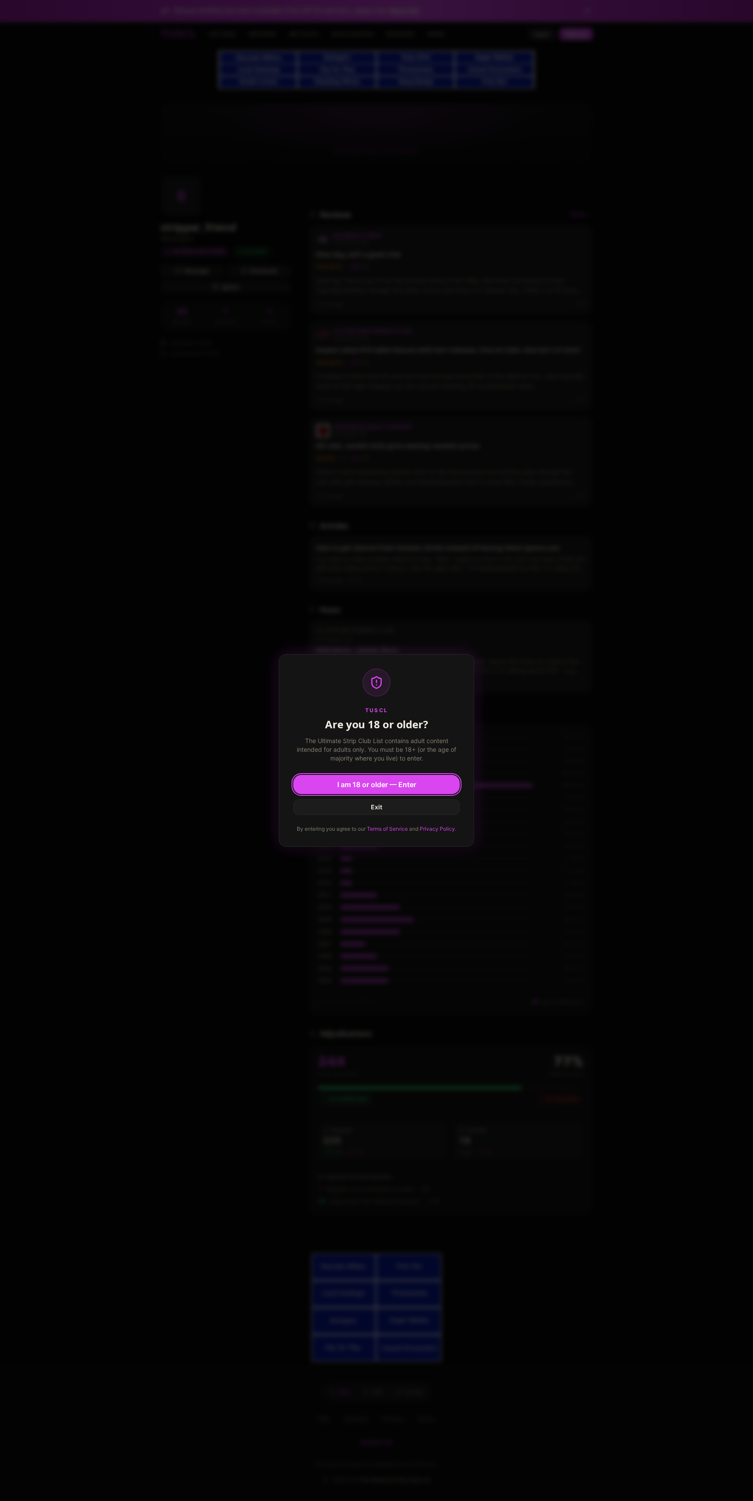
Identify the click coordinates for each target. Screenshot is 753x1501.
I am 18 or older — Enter (376, 784)
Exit (376, 807)
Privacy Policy (437, 828)
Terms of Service (387, 828)
